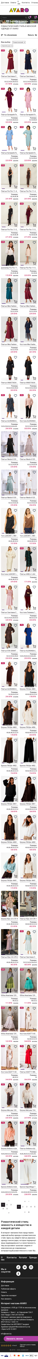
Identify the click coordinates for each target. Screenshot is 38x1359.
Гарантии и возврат (9, 1295)
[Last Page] (29, 1212)
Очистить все (6, 46)
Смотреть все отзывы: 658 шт (28, 1345)
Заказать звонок (14, 1338)
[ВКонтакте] (25, 1267)
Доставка (5, 3)
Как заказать (6, 1299)
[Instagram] (31, 1267)
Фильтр (31, 35)
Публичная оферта (8, 1289)
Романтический (18, 42)
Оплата (13, 3)
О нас (19, 3)
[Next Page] (9, 1213)
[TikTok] (18, 1267)
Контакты (26, 3)
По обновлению (10, 35)
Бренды (33, 1257)
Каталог (23, 1257)
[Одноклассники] (18, 1274)
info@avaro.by (6, 1334)
